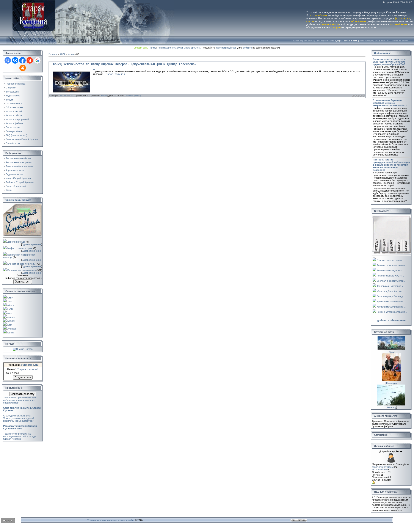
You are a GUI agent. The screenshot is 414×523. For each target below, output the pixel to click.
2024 (62, 54)
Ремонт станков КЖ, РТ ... (391, 275)
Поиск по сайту (400, 40)
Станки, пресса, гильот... (390, 260)
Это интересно (66, 95)
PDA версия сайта (325, 40)
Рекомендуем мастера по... (392, 312)
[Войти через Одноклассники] (22, 68)
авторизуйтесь (380, 469)
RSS (383, 40)
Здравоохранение (31, 244)
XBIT (10, 301)
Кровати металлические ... (391, 301)
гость (10, 313)
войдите (247, 47)
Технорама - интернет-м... (391, 286)
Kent (9, 325)
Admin (10, 332)
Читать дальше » (116, 74)
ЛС (388, 40)
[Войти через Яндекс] (30, 60)
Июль (71, 54)
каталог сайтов (329, 24)
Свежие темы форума (18, 200)
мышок (11, 317)
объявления (358, 21)
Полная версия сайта (303, 40)
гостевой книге (399, 24)
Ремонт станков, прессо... (391, 270)
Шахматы (391, 383)
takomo (11, 305)
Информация (382, 53)
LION (10, 309)
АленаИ (11, 328)
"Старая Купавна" (27, 369)
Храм (391, 352)
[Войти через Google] (37, 60)
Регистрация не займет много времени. (180, 47)
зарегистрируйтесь (226, 47)
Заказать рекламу (22, 394)
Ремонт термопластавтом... (392, 265)
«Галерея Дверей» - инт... (390, 291)
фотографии (402, 18)
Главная (53, 54)
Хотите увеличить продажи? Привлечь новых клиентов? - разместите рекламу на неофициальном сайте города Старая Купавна (20, 428)
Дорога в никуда (16, 241)
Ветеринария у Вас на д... (391, 296)
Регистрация (366, 40)
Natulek (11, 321)
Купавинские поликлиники (21, 270)
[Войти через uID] (8, 60)
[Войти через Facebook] (22, 60)
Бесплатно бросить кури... (391, 281)
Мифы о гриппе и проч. (20, 248)
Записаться (22, 281)
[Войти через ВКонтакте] (15, 60)
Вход (377, 40)
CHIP (10, 297)
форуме (336, 27)
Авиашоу (391, 407)
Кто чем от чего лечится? (21, 263)
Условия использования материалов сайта (110, 520)
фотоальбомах (318, 15)
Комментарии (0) (133, 95)
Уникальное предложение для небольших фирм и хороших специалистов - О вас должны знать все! (22, 406)
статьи (310, 21)
